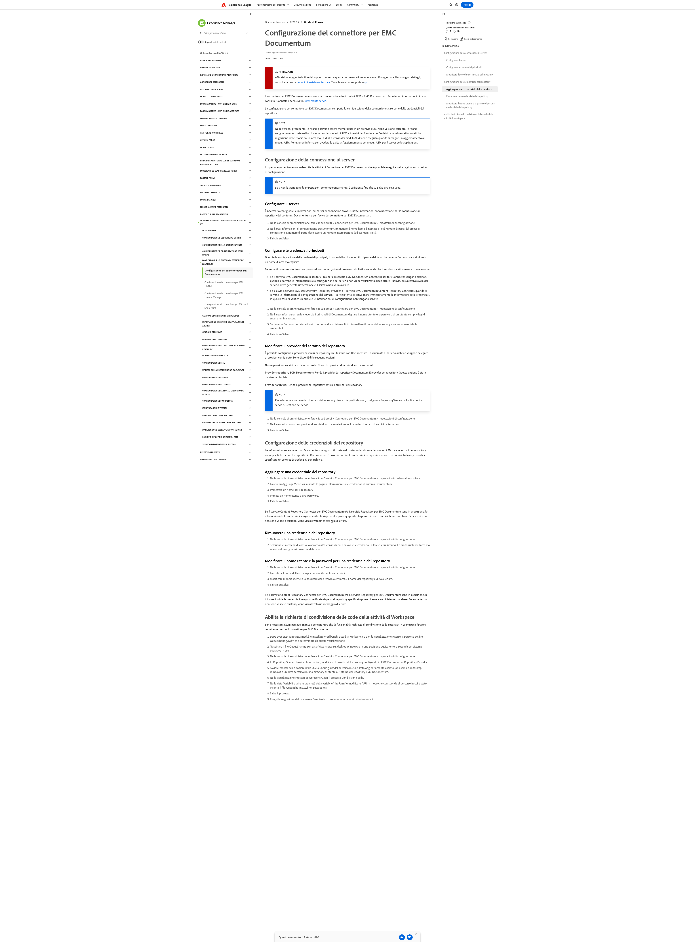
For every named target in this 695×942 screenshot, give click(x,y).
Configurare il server (456, 60)
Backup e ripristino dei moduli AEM (220, 437)
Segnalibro (453, 38)
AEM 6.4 (294, 22)
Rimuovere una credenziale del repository (467, 96)
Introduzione (209, 230)
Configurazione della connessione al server (465, 52)
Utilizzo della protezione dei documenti (223, 370)
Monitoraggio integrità (214, 408)
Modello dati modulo (211, 96)
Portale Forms (207, 178)
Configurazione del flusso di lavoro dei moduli (223, 392)
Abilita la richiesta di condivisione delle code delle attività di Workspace (468, 116)
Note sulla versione (210, 60)
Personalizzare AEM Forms (214, 207)
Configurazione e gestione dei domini (221, 238)
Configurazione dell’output (216, 384)
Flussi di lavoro (208, 125)
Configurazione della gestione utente (222, 245)
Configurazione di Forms (215, 377)
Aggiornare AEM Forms (212, 82)
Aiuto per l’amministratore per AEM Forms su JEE (223, 222)
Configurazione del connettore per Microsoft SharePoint (226, 305)
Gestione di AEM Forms (211, 89)
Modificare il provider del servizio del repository (469, 74)
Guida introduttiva (210, 67)
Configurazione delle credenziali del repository (467, 81)
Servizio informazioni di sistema (219, 444)
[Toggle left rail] (251, 14)
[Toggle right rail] (444, 14)
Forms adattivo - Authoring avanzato (219, 111)
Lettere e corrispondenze (213, 154)
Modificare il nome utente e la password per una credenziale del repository (470, 105)
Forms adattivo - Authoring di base (218, 104)
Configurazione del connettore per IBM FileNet (224, 284)
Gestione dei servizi (212, 332)
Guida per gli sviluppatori (213, 459)
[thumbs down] (410, 937)
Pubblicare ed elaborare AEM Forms (218, 171)
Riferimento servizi (315, 101)
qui (366, 82)
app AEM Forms (207, 140)
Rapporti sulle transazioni (214, 214)
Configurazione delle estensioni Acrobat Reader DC (223, 347)
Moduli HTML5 (207, 147)
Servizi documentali (210, 185)
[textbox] (224, 33)
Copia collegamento (473, 38)
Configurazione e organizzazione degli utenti (222, 253)
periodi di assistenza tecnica (313, 82)
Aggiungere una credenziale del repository (469, 89)
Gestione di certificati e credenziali (220, 316)
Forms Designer (208, 200)
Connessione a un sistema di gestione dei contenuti (223, 262)
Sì (450, 31)
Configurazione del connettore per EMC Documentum (226, 272)
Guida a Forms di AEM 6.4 (214, 53)
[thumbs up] (402, 937)
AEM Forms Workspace (211, 133)
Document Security (210, 192)
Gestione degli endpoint (214, 339)
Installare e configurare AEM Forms (219, 75)
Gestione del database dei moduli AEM (221, 422)
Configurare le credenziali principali (463, 67)
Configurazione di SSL (213, 363)
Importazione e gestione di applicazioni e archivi (223, 324)
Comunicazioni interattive (213, 118)
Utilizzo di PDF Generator (215, 355)
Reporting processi (210, 452)
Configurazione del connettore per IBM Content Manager (224, 295)
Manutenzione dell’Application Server (222, 430)
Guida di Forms (313, 22)
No (458, 31)
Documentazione (275, 22)
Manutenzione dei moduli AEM (217, 415)
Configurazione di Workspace (217, 401)
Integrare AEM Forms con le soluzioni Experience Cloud (220, 162)
